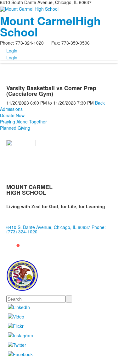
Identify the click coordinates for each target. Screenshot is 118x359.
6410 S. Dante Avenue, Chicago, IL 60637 (48, 227)
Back (100, 103)
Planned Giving (15, 128)
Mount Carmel (50, 26)
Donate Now (12, 115)
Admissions (11, 109)
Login (11, 50)
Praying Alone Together (23, 121)
